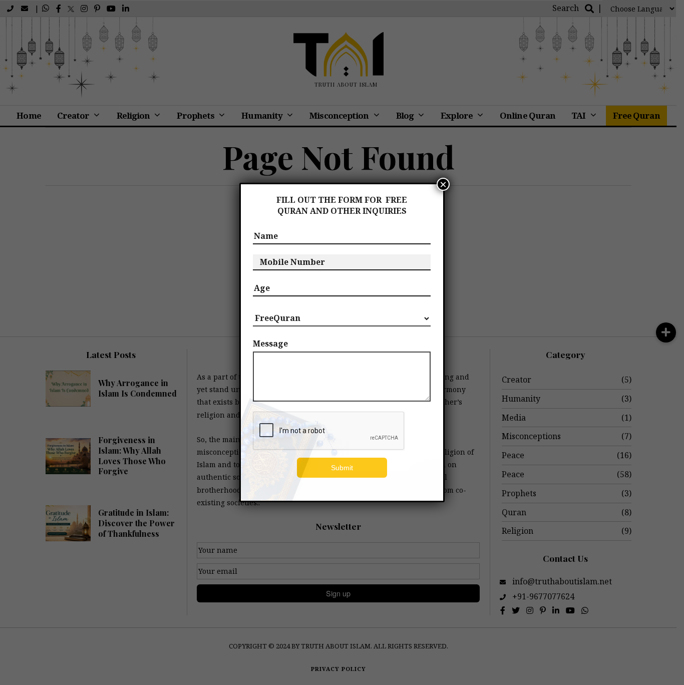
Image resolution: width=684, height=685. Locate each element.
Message (270, 343)
